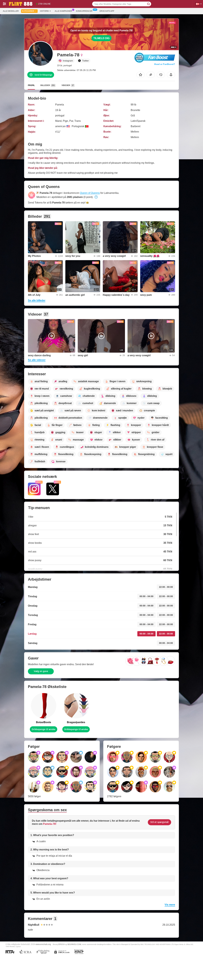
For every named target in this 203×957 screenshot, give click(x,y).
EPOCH (61, 944)
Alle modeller (11, 11)
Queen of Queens (90, 193)
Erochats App (107, 11)
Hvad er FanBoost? (164, 64)
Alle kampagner (63, 11)
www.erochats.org (43, 944)
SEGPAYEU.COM (74, 944)
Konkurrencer (84, 11)
